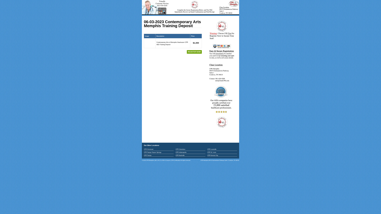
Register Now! (194, 52)
